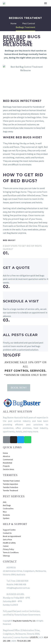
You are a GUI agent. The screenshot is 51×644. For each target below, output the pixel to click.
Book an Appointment (12, 536)
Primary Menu (45, 3)
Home (5, 453)
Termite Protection (10, 487)
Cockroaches (8, 508)
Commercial (8, 459)
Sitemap (6, 556)
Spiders (6, 518)
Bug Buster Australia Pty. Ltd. (24, 621)
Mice (5, 512)
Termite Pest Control (11, 481)
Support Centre (9, 530)
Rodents (6, 515)
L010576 (34, 637)
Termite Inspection (10, 484)
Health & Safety (9, 543)
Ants (4, 502)
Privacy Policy (8, 549)
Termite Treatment (10, 490)
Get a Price (7, 539)
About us (6, 456)
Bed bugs (7, 505)
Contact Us (7, 533)
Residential (7, 463)
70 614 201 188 (24, 640)
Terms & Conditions (11, 552)
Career (5, 546)
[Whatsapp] (27, 439)
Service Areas (8, 469)
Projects (6, 466)
